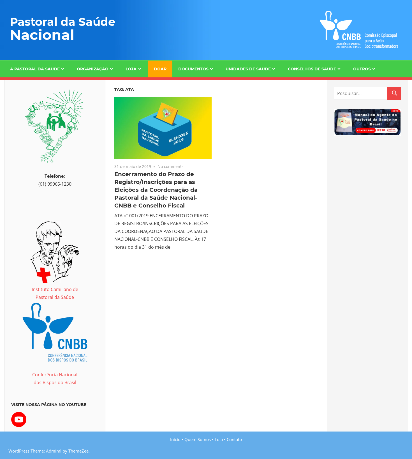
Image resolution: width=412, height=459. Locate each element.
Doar (160, 68)
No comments (171, 166)
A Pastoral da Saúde (35, 68)
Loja (131, 68)
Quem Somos (197, 439)
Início (175, 439)
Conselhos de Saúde (312, 68)
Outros (362, 68)
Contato (234, 439)
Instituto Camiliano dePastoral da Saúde (55, 293)
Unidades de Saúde (248, 68)
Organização (92, 68)
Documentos (193, 68)
